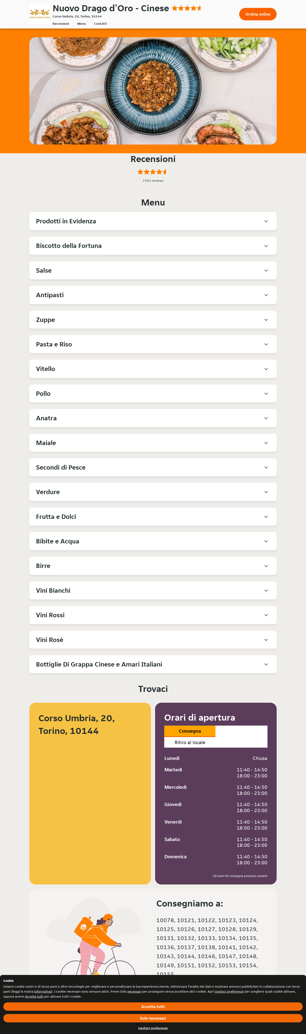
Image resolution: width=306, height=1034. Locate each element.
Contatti (100, 23)
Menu (81, 23)
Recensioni (61, 23)
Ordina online (257, 14)
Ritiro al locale (190, 742)
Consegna (190, 731)
